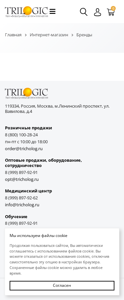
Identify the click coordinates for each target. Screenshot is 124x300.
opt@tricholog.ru (22, 179)
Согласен (62, 285)
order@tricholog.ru (24, 148)
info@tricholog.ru (22, 205)
